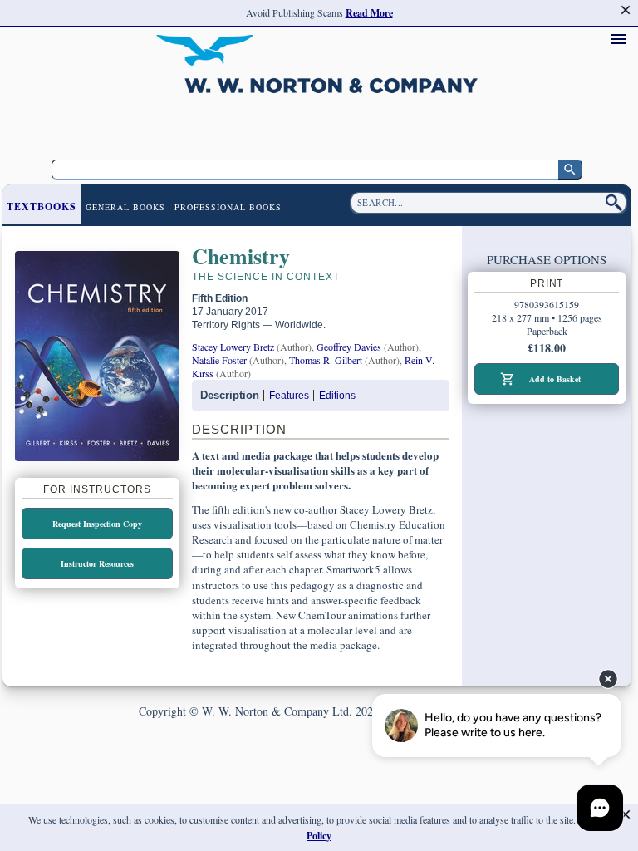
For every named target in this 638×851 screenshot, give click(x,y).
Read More (369, 13)
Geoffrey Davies (349, 346)
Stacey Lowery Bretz (233, 346)
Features (289, 395)
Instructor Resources (97, 563)
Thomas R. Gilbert (325, 359)
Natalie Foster (219, 359)
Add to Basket (555, 379)
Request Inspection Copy (97, 523)
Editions (337, 395)
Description (229, 395)
